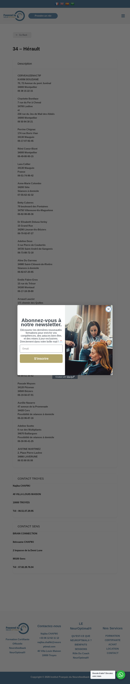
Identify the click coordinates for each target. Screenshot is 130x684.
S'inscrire (41, 358)
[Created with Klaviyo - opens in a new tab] (65, 377)
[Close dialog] (108, 309)
